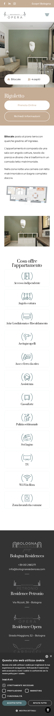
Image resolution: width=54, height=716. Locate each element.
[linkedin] (9, 3)
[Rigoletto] (27, 184)
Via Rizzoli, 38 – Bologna (27, 602)
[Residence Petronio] (27, 581)
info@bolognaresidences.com (27, 569)
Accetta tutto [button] (14, 703)
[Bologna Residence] (27, 543)
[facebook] (4, 3)
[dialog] (27, 684)
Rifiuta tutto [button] (40, 703)
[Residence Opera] (15, 11)
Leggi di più (7, 679)
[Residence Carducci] (27, 644)
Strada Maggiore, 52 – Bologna (27, 635)
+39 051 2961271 (27, 564)
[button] (6, 233)
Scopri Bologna (41, 3)
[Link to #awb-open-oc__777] (47, 15)
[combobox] (46, 656)
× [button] (51, 656)
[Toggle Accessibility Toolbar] (48, 710)
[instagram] (14, 3)
